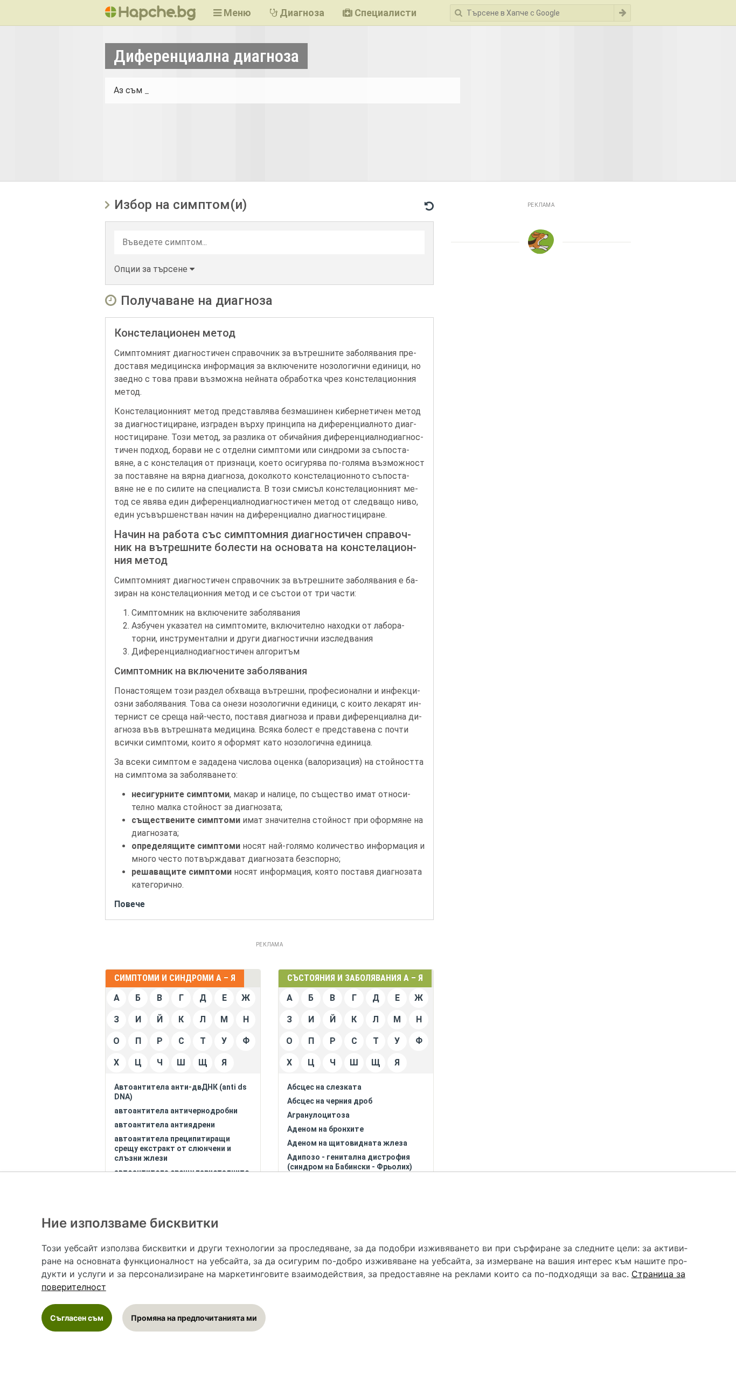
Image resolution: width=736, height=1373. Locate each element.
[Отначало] (429, 204)
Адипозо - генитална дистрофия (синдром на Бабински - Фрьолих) (349, 1162)
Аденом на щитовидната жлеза (347, 1143)
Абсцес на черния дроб (329, 1101)
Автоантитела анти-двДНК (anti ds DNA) (180, 1092)
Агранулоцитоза (318, 1115)
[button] (154, 269)
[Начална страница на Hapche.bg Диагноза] (150, 12)
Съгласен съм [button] (76, 1317)
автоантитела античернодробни (176, 1110)
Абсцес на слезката (324, 1087)
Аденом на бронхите (325, 1129)
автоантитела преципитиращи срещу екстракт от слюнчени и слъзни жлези (172, 1148)
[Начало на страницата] (541, 242)
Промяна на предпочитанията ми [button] (194, 1317)
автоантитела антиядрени (164, 1124)
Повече (129, 904)
